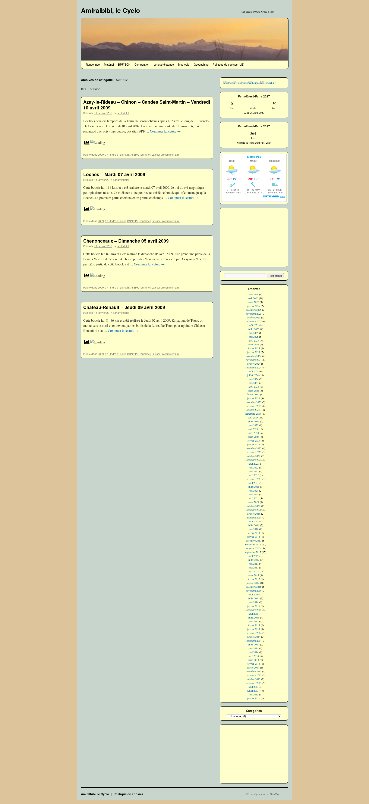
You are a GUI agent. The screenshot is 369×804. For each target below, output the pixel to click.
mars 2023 (253, 436)
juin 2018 (253, 529)
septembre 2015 (254, 609)
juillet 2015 (253, 617)
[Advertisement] (254, 237)
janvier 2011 (253, 698)
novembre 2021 (254, 479)
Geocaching (201, 64)
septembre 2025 (254, 321)
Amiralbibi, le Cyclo (110, 10)
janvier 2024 (253, 398)
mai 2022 (253, 471)
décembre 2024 (253, 356)
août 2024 (254, 371)
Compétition (142, 64)
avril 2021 (254, 498)
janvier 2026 (253, 306)
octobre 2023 (253, 409)
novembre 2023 (254, 406)
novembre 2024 (254, 359)
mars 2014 (253, 659)
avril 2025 (254, 340)
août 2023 (253, 417)
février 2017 (253, 579)
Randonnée (93, 64)
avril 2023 (254, 432)
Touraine (144, 154)
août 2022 (254, 463)
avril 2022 (254, 475)
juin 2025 (253, 332)
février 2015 (253, 625)
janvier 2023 (253, 444)
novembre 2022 (254, 452)
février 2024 (253, 394)
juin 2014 (253, 648)
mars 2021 (253, 502)
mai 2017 (253, 567)
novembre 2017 (253, 544)
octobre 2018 (253, 513)
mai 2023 (253, 429)
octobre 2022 (253, 456)
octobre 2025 (253, 317)
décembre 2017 (253, 540)
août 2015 (254, 613)
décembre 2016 (253, 586)
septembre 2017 (253, 552)
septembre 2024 (254, 367)
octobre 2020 (253, 506)
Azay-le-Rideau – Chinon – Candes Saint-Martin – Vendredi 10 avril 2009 (146, 105)
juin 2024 (253, 379)
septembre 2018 (254, 517)
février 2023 (253, 440)
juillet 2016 (253, 598)
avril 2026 (253, 298)
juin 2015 (253, 621)
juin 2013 (253, 694)
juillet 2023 (253, 421)
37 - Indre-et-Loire (115, 154)
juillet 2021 (253, 486)
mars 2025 (253, 344)
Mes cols (183, 64)
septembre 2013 (254, 683)
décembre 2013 (253, 671)
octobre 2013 (253, 679)
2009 (101, 154)
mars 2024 (253, 390)
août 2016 (254, 594)
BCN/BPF (132, 154)
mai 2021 (253, 494)
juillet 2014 (253, 644)
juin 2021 (253, 490)
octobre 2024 (253, 363)
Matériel (109, 64)
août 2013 (254, 686)
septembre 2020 (254, 509)
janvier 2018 (253, 536)
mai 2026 (253, 294)
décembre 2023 (253, 402)
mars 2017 (253, 575)
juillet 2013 (253, 690)
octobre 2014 (253, 636)
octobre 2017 (253, 548)
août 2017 (254, 556)
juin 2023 (253, 425)
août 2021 (254, 482)
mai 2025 (253, 336)
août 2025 (254, 325)
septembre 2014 (254, 640)
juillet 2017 (253, 559)
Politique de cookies (129, 794)
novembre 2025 (254, 313)
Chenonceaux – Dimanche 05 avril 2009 (126, 240)
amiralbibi (123, 113)
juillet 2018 (253, 525)
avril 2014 (254, 656)
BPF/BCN (124, 64)
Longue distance (164, 64)
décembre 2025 (253, 309)
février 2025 (253, 348)
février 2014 (253, 663)
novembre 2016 (254, 590)
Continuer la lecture (165, 131)
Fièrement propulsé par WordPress (263, 794)
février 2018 (253, 533)
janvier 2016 (253, 606)
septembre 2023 (253, 413)
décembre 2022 (253, 448)
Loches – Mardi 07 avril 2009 (114, 174)
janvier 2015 (253, 629)
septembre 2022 (254, 459)
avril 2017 (254, 571)
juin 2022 (253, 467)
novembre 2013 (254, 675)
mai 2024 (253, 382)
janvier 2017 (253, 583)
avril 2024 (254, 386)
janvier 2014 (253, 667)
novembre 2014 (254, 633)
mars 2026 (253, 302)
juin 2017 (253, 563)
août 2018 (254, 521)
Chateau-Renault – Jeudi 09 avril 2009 (124, 307)
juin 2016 (253, 602)
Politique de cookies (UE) (228, 64)
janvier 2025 (253, 352)
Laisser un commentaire (166, 154)
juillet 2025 (253, 329)
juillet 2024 (253, 375)
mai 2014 (253, 652)
